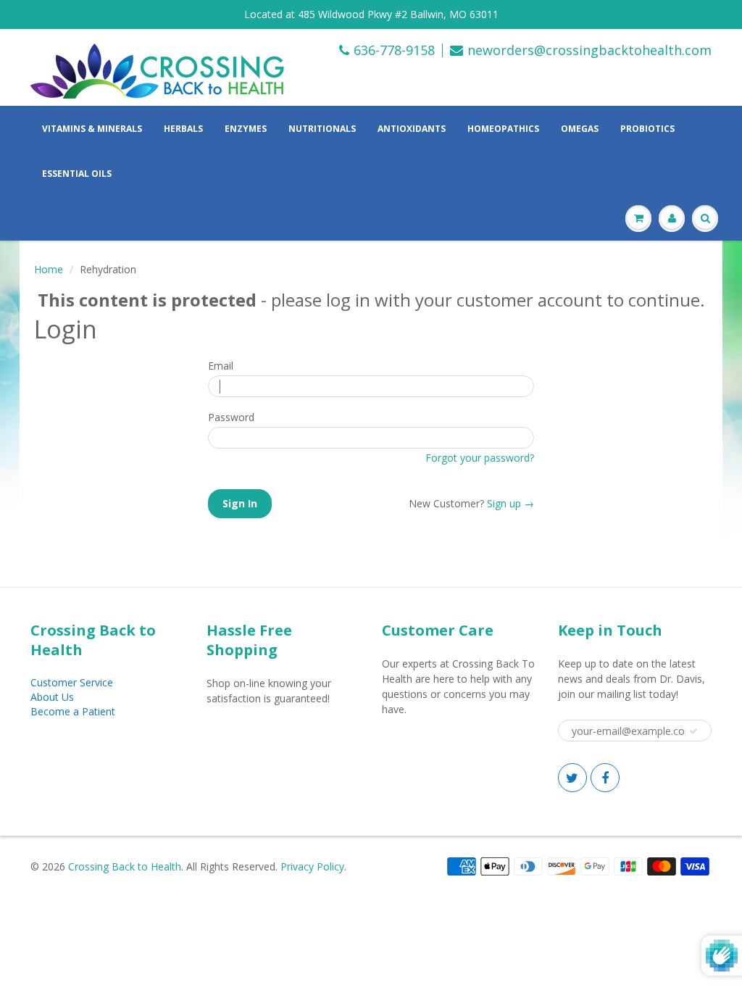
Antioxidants (412, 128)
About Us (52, 697)
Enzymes (246, 128)
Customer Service (71, 682)
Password (231, 416)
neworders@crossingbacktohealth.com (589, 50)
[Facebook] (605, 777)
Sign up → (510, 503)
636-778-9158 (394, 50)
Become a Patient (72, 711)
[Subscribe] (693, 731)
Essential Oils (77, 173)
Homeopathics (503, 128)
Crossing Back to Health (124, 866)
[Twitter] (572, 777)
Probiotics (647, 128)
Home (48, 269)
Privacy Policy (312, 866)
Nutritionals (322, 128)
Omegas (580, 128)
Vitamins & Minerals (92, 128)
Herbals (183, 128)
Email (220, 365)
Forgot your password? (479, 458)
